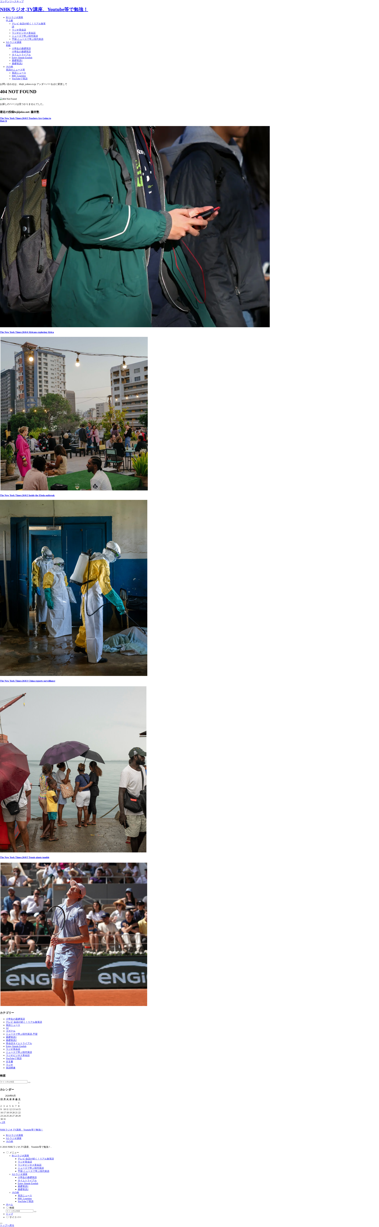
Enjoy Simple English (28, 1183)
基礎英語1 (23, 1186)
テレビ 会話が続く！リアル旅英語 (36, 1158)
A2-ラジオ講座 (13, 1138)
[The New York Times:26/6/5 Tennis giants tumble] (73, 1005)
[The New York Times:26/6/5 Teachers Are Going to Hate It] (135, 326)
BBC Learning (25, 1198)
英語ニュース (25, 1195)
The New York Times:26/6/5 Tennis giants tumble (24, 857)
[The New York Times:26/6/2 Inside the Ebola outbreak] (73, 675)
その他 (9, 1141)
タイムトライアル (27, 1180)
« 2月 (2, 1122)
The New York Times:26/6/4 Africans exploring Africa (27, 332)
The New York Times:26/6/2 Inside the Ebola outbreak (27, 495)
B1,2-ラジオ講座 (14, 1135)
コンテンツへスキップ (12, 1)
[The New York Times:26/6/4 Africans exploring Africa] (74, 489)
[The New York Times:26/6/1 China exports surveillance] (73, 851)
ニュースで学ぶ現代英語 (31, 1168)
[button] (29, 1082)
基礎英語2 (23, 1189)
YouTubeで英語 (25, 1201)
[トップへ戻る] (1, 1223)
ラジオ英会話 (25, 1162)
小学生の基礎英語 (27, 1177)
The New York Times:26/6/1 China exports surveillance (27, 681)
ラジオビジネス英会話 (29, 1165)
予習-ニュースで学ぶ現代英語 (33, 1171)
